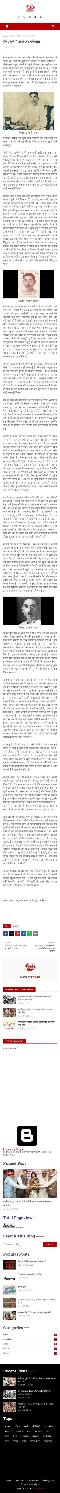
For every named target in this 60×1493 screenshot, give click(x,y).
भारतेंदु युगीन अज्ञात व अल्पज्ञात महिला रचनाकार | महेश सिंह (36, 1011)
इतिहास (17, 1426)
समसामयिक (30, 1339)
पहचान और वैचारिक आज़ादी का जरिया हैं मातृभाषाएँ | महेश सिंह (37, 1023)
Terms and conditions (30, 1484)
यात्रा (29, 1431)
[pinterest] (35, 17)
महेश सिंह (19, 1431)
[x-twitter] (24, 17)
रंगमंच (47, 1431)
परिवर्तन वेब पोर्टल (38, 1489)
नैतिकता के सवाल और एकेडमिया (30, 1274)
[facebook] (18, 17)
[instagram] (30, 17)
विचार (7, 1436)
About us (19, 1481)
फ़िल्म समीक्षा (48, 1441)
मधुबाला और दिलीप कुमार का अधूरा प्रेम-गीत (34, 1312)
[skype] (41, 17)
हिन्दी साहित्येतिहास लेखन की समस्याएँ (31, 1261)
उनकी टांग (22, 1286)
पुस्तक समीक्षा (48, 1426)
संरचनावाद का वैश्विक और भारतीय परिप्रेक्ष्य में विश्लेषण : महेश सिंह (34, 998)
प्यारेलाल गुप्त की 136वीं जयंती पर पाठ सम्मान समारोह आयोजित (27, 1203)
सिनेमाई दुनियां (35, 1441)
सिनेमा (30, 1353)
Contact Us (33, 1481)
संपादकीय (35, 1436)
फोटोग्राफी (8, 1431)
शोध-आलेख (24, 1436)
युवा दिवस (38, 1431)
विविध (30, 1335)
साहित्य (12, 36)
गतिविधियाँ (36, 1426)
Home (5, 36)
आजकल (8, 1426)
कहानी (26, 1426)
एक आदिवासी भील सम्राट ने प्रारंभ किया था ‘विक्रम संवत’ (37, 1301)
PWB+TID (35, 977)
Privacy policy (49, 1481)
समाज (30, 1344)
